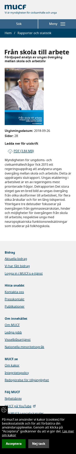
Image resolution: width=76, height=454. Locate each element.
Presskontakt (14, 299)
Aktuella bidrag (16, 259)
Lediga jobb (13, 332)
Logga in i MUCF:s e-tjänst (24, 273)
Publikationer (15, 306)
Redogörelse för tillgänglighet (27, 380)
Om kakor (12, 365)
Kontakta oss (14, 292)
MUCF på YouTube (18, 406)
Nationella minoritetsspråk (24, 347)
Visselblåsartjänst (18, 339)
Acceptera (14, 443)
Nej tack (38, 443)
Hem (8, 33)
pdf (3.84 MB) (24, 151)
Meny (53, 24)
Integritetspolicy (17, 373)
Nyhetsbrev (13, 398)
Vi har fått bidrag (17, 266)
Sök (19, 24)
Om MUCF (12, 325)
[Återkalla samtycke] (4, 410)
